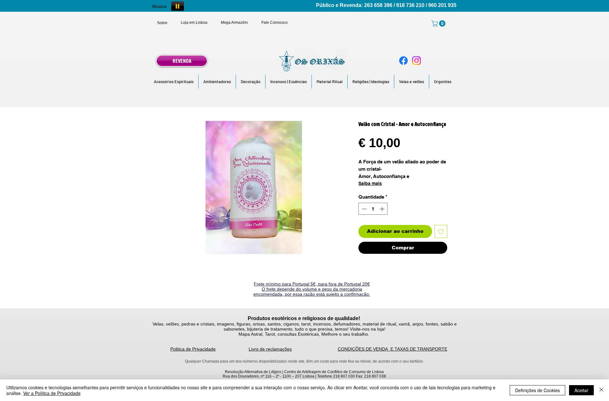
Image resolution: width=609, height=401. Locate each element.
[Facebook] (403, 60)
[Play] (177, 6)
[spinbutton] (373, 209)
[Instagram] (416, 60)
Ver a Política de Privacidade (52, 393)
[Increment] (382, 209)
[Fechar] (601, 390)
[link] (439, 23)
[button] (173, 82)
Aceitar (581, 390)
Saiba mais (370, 183)
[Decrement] (363, 209)
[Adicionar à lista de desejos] (441, 231)
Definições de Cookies (537, 390)
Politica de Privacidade (193, 349)
